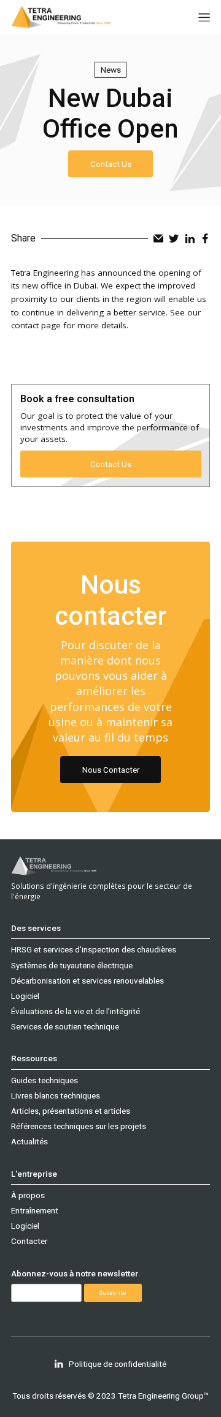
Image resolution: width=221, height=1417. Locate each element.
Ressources (34, 1058)
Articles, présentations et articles (70, 1111)
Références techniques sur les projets (78, 1126)
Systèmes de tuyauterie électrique (72, 965)
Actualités (29, 1141)
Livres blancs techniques (55, 1095)
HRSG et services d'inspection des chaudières (93, 949)
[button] (204, 17)
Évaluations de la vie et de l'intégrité (75, 1011)
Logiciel (25, 996)
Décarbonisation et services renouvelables (87, 980)
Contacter (29, 1241)
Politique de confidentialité (117, 1364)
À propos (28, 1195)
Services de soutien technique (65, 1026)
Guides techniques (44, 1080)
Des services (36, 928)
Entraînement (34, 1210)
